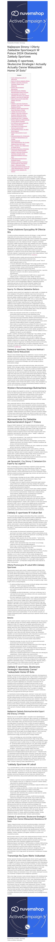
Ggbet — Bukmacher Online (18, 165)
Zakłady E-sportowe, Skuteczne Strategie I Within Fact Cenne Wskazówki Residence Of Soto (19, 115)
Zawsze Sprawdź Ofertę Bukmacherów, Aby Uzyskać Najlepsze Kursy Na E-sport (20, 142)
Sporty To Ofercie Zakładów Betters (20, 81)
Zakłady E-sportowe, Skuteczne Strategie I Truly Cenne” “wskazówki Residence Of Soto (20, 105)
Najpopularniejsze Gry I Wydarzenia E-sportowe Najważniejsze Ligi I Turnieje (20, 137)
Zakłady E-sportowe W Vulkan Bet (20, 97)
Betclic (13, 102)
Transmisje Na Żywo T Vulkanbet (19, 118)
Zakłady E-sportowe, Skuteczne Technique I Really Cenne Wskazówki (19, 84)
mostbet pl (34, 254)
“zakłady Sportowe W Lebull (18, 111)
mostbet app (17, 346)
